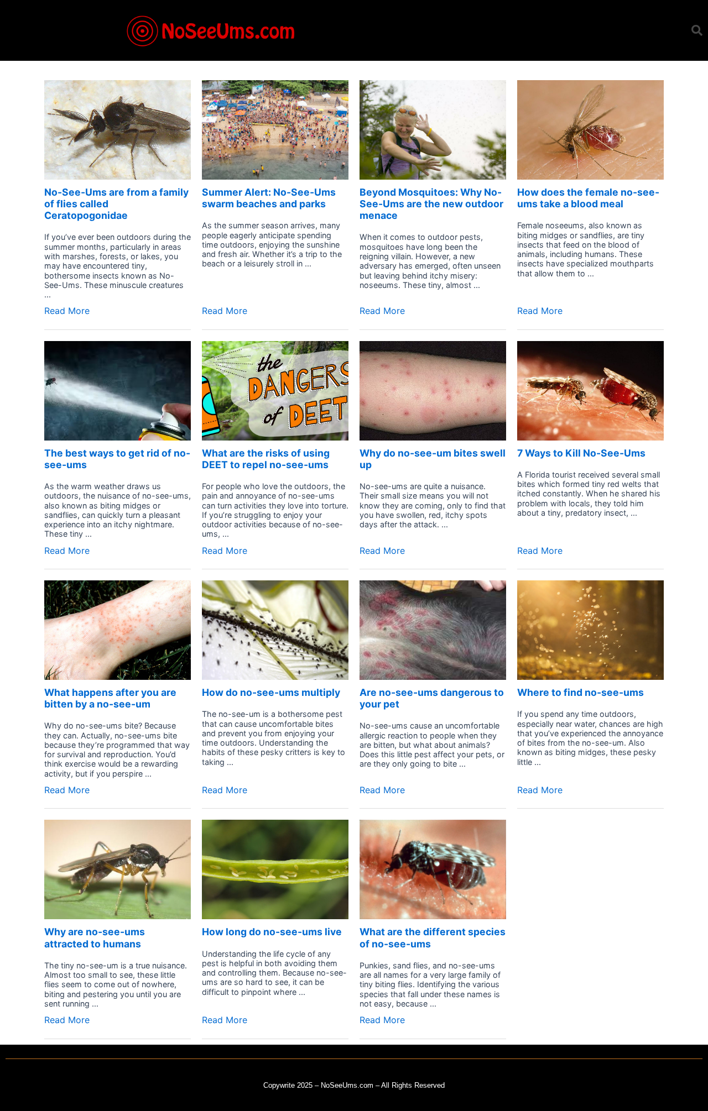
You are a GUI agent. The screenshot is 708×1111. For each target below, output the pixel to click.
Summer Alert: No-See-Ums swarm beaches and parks (269, 197)
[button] (697, 30)
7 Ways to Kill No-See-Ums (581, 453)
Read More (67, 310)
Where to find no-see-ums (580, 692)
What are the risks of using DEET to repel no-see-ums (266, 458)
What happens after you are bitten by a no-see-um (110, 698)
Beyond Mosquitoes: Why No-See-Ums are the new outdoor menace (431, 203)
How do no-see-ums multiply (271, 692)
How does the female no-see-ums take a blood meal (588, 197)
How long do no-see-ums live (272, 931)
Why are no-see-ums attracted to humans (94, 937)
